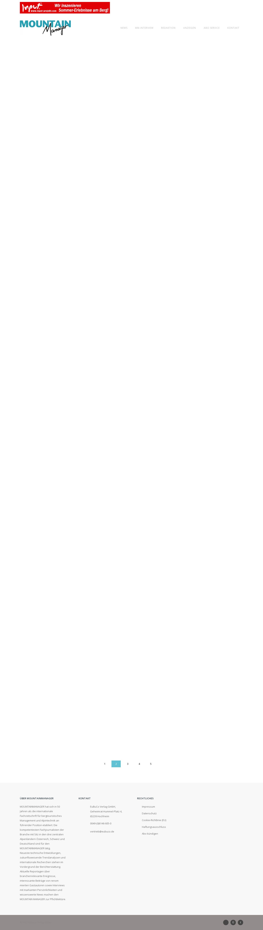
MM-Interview (144, 28)
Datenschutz (149, 813)
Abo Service (212, 28)
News (124, 28)
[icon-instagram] (234, 922)
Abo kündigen (150, 833)
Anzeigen (189, 28)
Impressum (148, 806)
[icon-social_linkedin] (226, 922)
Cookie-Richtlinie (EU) (154, 820)
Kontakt (233, 28)
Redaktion (168, 28)
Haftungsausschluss (154, 827)
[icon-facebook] (240, 922)
